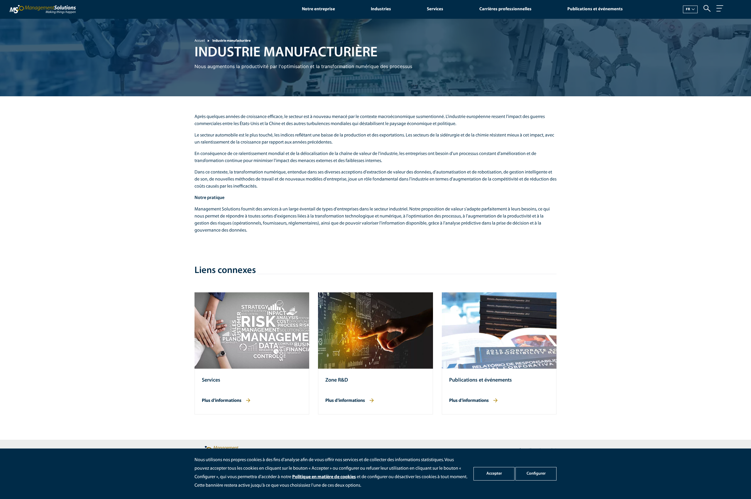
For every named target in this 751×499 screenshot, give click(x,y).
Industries (381, 9)
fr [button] (688, 9)
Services (435, 9)
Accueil (199, 41)
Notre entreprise (318, 9)
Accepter (494, 473)
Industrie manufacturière (231, 41)
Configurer (536, 473)
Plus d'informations (221, 400)
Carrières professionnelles (505, 9)
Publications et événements (595, 9)
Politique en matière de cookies (324, 477)
